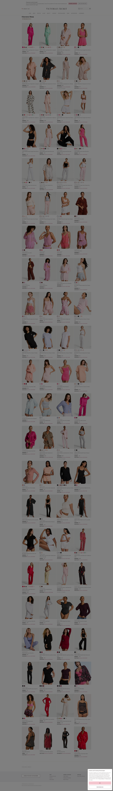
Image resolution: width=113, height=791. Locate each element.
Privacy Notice (101, 778)
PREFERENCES (100, 787)
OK (100, 783)
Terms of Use (108, 778)
